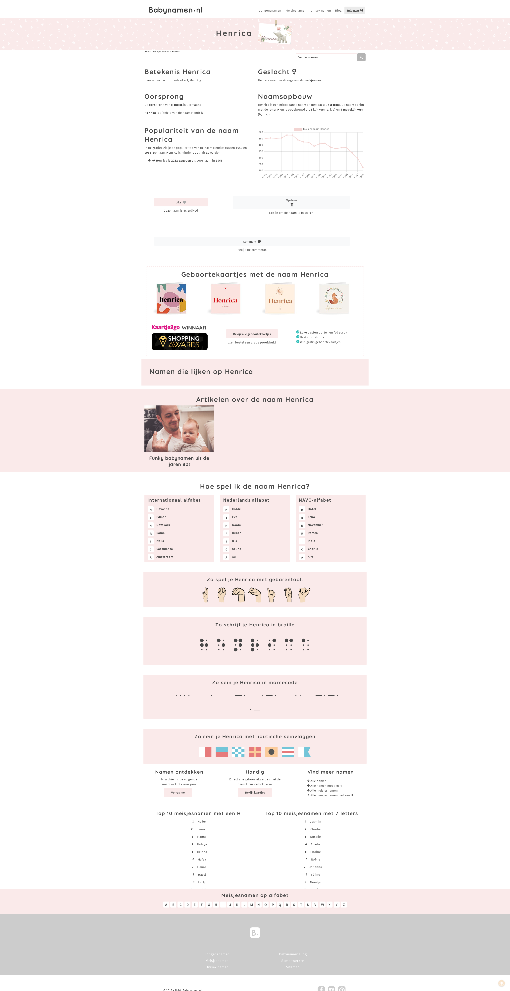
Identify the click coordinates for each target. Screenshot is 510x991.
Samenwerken (292, 960)
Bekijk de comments (252, 250)
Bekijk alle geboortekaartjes (252, 334)
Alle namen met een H (326, 786)
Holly (202, 882)
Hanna (202, 837)
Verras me (178, 792)
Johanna (315, 867)
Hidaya (202, 844)
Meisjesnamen (295, 10)
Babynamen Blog (293, 954)
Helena (202, 852)
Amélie (316, 844)
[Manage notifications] (501, 983)
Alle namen (318, 781)
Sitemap (292, 967)
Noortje (315, 882)
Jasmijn (315, 821)
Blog (338, 10)
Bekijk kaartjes (255, 792)
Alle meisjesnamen (324, 790)
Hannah (202, 829)
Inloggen (353, 10)
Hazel (202, 874)
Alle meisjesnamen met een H (331, 795)
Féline (315, 874)
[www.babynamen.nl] (176, 10)
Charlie (315, 829)
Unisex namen (321, 10)
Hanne (202, 867)
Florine (315, 852)
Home (147, 51)
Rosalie (315, 837)
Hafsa (202, 859)
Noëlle (315, 859)
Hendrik (197, 113)
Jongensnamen (270, 10)
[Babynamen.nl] (255, 932)
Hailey (202, 821)
